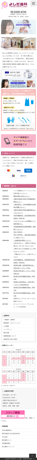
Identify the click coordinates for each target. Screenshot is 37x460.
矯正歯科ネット (7, 440)
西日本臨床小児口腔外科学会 (11, 433)
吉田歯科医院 (6, 443)
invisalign (5, 437)
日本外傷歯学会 (7, 430)
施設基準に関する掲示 (10, 339)
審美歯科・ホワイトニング (12, 323)
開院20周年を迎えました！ (22, 196)
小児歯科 (6, 326)
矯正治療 (6, 332)
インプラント (8, 329)
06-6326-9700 (18, 11)
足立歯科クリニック (8, 446)
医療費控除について (10, 336)
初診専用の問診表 (30, 235)
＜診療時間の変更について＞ (22, 240)
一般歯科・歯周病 (9, 319)
